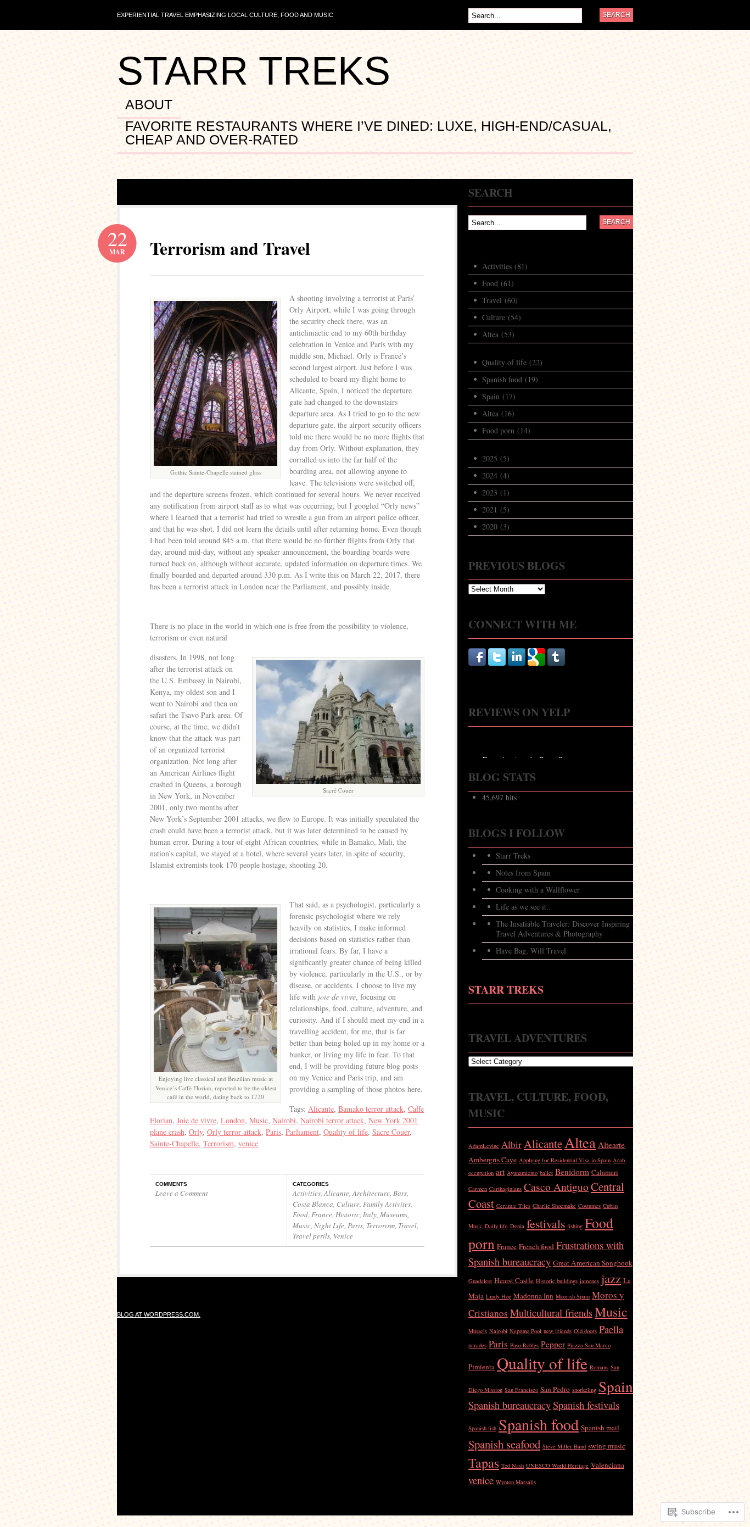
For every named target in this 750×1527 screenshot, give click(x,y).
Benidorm (572, 1171)
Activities (307, 1193)
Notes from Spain (523, 872)
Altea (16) (498, 413)
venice (248, 1143)
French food (536, 1246)
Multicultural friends (551, 1312)
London (233, 1120)
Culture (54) (501, 317)
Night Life (329, 1225)
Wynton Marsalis (516, 1482)
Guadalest (480, 1281)
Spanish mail (600, 1428)
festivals (546, 1223)
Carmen (477, 1188)
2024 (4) (496, 475)
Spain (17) (499, 396)
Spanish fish (482, 1428)
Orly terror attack (234, 1132)
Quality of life (345, 1132)
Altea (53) (498, 334)
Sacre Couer (391, 1132)
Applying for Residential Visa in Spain (565, 1160)
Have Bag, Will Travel (531, 950)
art (500, 1171)
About (148, 105)
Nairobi (284, 1120)
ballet (546, 1173)
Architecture (371, 1193)
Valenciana (607, 1465)
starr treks (506, 989)
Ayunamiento (522, 1173)
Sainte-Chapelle (174, 1143)
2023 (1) (496, 492)
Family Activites (387, 1204)
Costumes (589, 1206)
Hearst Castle (514, 1280)
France (321, 1214)
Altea (580, 1142)
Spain (615, 1386)
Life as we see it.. (523, 906)
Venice (343, 1236)
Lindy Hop (498, 1296)
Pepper (553, 1344)
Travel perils (311, 1236)
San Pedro (555, 1389)
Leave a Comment (181, 1193)
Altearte (611, 1144)
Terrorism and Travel (230, 248)
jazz (611, 1278)
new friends (558, 1331)
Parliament (302, 1132)
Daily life (496, 1226)
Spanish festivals (586, 1405)
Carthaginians (505, 1188)
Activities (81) (505, 266)
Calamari (604, 1172)
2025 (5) (496, 458)
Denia (517, 1226)
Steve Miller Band (564, 1446)
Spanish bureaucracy (509, 1405)
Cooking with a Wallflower (538, 889)
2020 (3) (496, 526)
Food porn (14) (506, 430)
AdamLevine (483, 1146)
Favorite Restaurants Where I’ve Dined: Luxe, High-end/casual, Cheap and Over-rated (368, 133)
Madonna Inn (533, 1296)
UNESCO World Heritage (557, 1465)
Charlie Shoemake (554, 1206)
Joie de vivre (196, 1120)
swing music (606, 1446)
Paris (273, 1132)
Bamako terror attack (371, 1109)
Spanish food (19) (510, 379)
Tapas (483, 1463)
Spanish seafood (504, 1444)
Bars (400, 1193)
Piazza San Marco (589, 1345)
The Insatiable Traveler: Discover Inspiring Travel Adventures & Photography (563, 928)
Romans (599, 1367)
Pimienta (481, 1367)
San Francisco (521, 1390)
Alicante (321, 1109)
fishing (575, 1226)
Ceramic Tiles (513, 1206)
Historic (347, 1214)
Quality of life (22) (512, 362)
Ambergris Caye (492, 1159)
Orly (196, 1132)
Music (258, 1120)
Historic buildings (557, 1281)
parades (477, 1345)
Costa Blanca (313, 1204)
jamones (589, 1281)
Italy (370, 1214)
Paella (611, 1329)
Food (300, 1214)
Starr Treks (253, 71)
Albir (511, 1144)
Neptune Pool (525, 1331)
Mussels (477, 1331)
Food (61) (498, 283)
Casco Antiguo (556, 1186)
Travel (407, 1225)
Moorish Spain (573, 1296)
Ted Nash (512, 1465)
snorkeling (584, 1390)
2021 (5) (496, 509)
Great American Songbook (593, 1263)
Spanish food (539, 1424)
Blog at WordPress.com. (158, 1314)
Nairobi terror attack (332, 1120)
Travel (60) (500, 300)
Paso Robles (524, 1345)
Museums (393, 1214)
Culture (348, 1204)
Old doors (585, 1331)
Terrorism (218, 1143)
